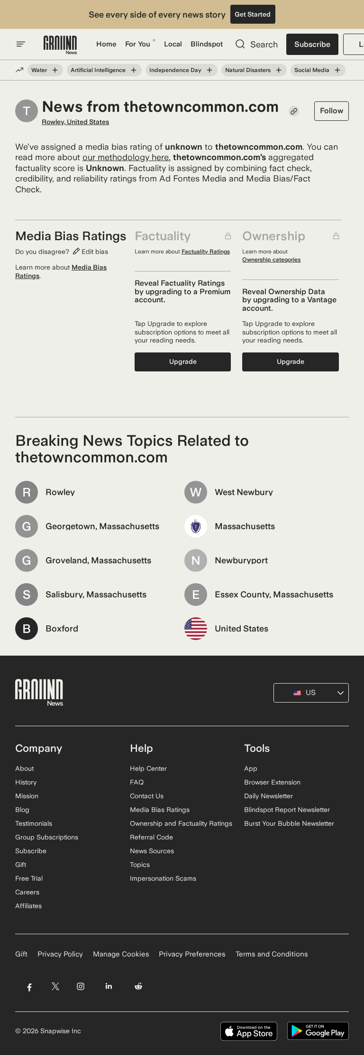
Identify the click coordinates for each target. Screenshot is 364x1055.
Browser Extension (272, 782)
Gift (20, 864)
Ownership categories (271, 259)
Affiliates (28, 906)
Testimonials (33, 823)
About (24, 768)
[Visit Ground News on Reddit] (139, 986)
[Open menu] (21, 44)
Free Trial (29, 878)
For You (137, 44)
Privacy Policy (60, 954)
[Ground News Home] (60, 45)
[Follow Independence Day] (209, 70)
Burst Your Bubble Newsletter (289, 823)
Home (106, 44)
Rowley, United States (75, 122)
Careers (27, 892)
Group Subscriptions (46, 837)
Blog (22, 809)
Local (173, 44)
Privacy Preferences (192, 954)
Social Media (311, 70)
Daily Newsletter (268, 796)
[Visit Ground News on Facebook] (29, 987)
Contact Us (147, 796)
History (25, 782)
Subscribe (312, 44)
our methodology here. (126, 157)
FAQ (137, 782)
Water (39, 70)
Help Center (148, 768)
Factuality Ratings (206, 251)
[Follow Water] (55, 70)
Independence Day (175, 70)
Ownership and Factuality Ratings (181, 823)
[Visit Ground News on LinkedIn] (109, 986)
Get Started (253, 14)
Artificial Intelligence (98, 70)
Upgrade (183, 361)
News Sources (152, 851)
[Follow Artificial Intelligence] (133, 70)
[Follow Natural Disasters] (278, 70)
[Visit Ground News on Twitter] (55, 986)
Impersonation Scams (163, 878)
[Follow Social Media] (337, 70)
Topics (140, 864)
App (250, 768)
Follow (331, 110)
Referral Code (151, 837)
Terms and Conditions (272, 954)
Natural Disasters (248, 70)
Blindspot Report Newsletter (287, 809)
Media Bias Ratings (160, 809)
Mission (26, 796)
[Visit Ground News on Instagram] (80, 987)
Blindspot (207, 44)
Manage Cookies (121, 954)
